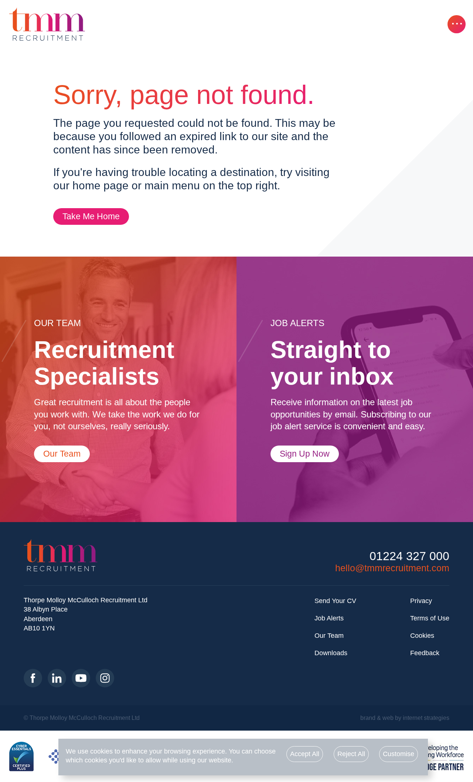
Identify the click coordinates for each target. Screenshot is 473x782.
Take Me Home (91, 216)
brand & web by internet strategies (404, 717)
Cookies (422, 635)
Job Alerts (329, 618)
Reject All (351, 754)
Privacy (421, 601)
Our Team (62, 453)
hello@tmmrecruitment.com (392, 568)
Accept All (304, 754)
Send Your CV (335, 601)
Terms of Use (429, 618)
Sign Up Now (305, 453)
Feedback (424, 653)
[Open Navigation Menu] (457, 24)
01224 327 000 (409, 556)
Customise (398, 754)
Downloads (330, 653)
